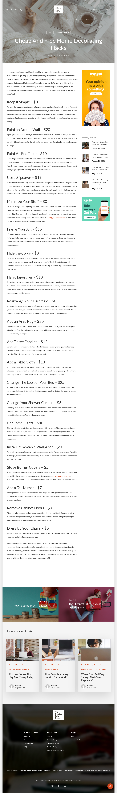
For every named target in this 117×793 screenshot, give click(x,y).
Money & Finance (38, 20)
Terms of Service (53, 743)
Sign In (49, 736)
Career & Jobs (52, 20)
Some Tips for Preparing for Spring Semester (92, 770)
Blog (25, 747)
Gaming (12, 669)
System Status (76, 740)
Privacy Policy (52, 740)
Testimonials (28, 743)
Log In (107, 9)
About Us (27, 736)
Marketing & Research (75, 20)
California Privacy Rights (56, 750)
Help (72, 736)
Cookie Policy (52, 747)
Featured (89, 20)
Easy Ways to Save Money (63, 770)
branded (52, 55)
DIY (62, 20)
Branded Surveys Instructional (20, 665)
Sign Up (95, 9)
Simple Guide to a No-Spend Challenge (35, 770)
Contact (27, 740)
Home (26, 20)
